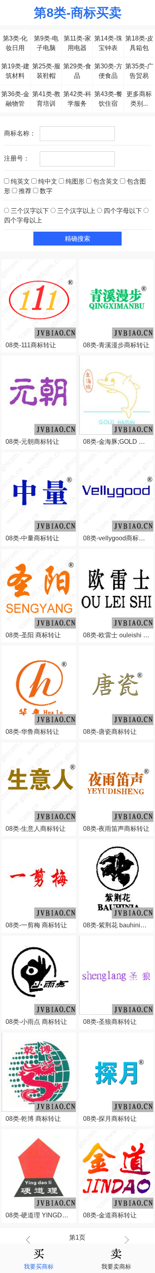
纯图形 (75, 181)
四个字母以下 (122, 210)
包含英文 (105, 181)
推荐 (25, 191)
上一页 (30, 1239)
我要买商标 (39, 1266)
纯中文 (48, 181)
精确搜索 (77, 238)
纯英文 (20, 181)
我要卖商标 (116, 1266)
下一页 (125, 1239)
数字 (45, 191)
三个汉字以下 (29, 210)
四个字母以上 (23, 220)
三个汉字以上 (76, 210)
